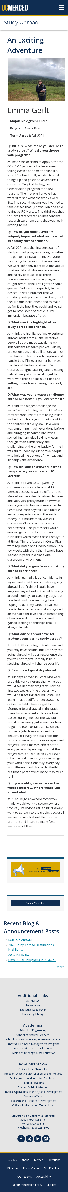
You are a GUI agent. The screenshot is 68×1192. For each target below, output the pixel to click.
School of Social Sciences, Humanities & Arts (32, 1039)
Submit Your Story (36, 903)
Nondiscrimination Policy (27, 1185)
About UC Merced (32, 1160)
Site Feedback (52, 1168)
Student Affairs (33, 1096)
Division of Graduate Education (33, 1048)
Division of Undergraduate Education (32, 1053)
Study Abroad (21, 23)
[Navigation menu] (61, 7)
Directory (13, 1168)
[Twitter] (29, 1138)
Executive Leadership (33, 1009)
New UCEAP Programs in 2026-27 (32, 960)
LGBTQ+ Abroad (20, 940)
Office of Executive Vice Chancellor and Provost (33, 1073)
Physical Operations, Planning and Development (33, 1092)
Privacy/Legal (31, 1168)
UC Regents (24, 1176)
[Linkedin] (37, 1139)
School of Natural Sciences (32, 1035)
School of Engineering (33, 1030)
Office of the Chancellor (32, 1069)
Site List (51, 1185)
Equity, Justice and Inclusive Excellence (33, 1078)
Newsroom (33, 1005)
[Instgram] (46, 1139)
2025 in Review (18, 955)
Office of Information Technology (32, 1105)
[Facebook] (21, 1139)
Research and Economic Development (32, 1101)
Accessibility (43, 1176)
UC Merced (33, 1000)
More (60, 967)
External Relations (33, 1082)
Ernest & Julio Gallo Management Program (33, 1044)
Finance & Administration (33, 1087)
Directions (54, 1160)
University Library (32, 1014)
